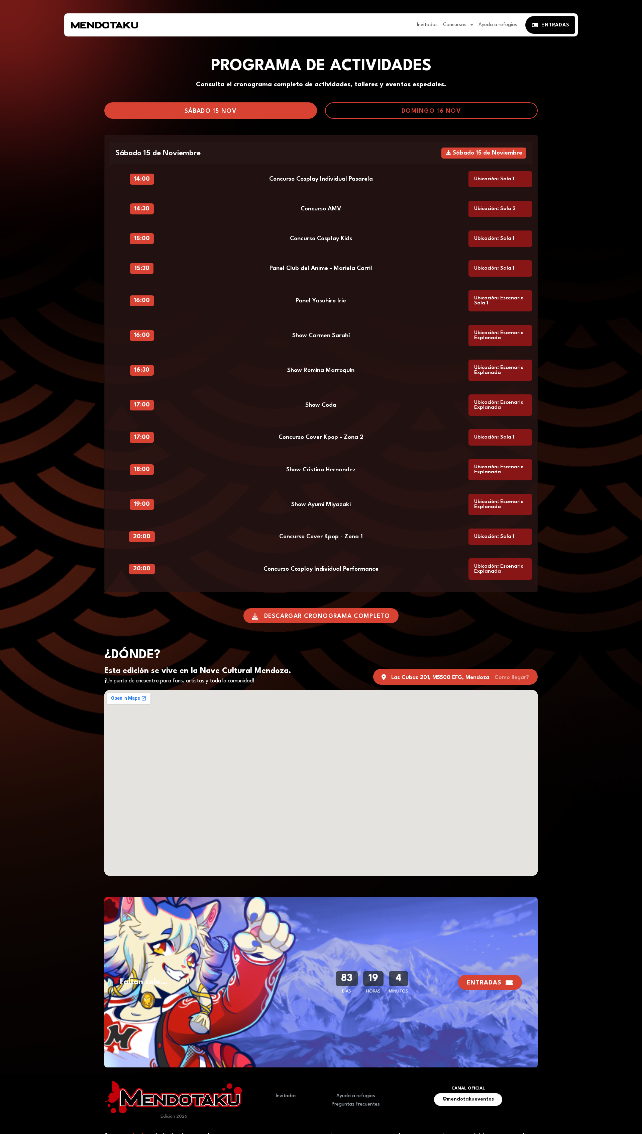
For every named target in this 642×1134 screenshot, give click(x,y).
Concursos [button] (455, 24)
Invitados (427, 24)
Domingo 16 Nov (431, 111)
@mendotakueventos (468, 1099)
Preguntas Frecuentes (356, 1104)
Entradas (484, 983)
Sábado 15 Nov (211, 111)
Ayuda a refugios (497, 24)
